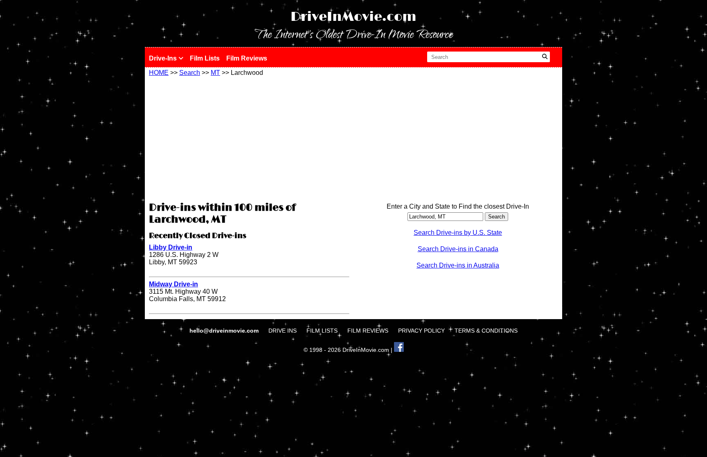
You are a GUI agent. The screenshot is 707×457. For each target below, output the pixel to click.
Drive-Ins (163, 58)
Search (189, 72)
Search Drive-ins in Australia (458, 265)
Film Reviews (246, 58)
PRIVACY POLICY (421, 330)
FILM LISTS (322, 330)
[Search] (545, 57)
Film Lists (205, 58)
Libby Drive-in (170, 247)
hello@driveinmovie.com (224, 330)
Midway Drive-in (173, 284)
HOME (159, 72)
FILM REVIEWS (367, 330)
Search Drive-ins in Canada (458, 248)
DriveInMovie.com (353, 17)
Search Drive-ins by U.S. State (458, 232)
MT (215, 72)
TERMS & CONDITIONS (486, 330)
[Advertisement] (249, 138)
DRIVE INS (282, 330)
